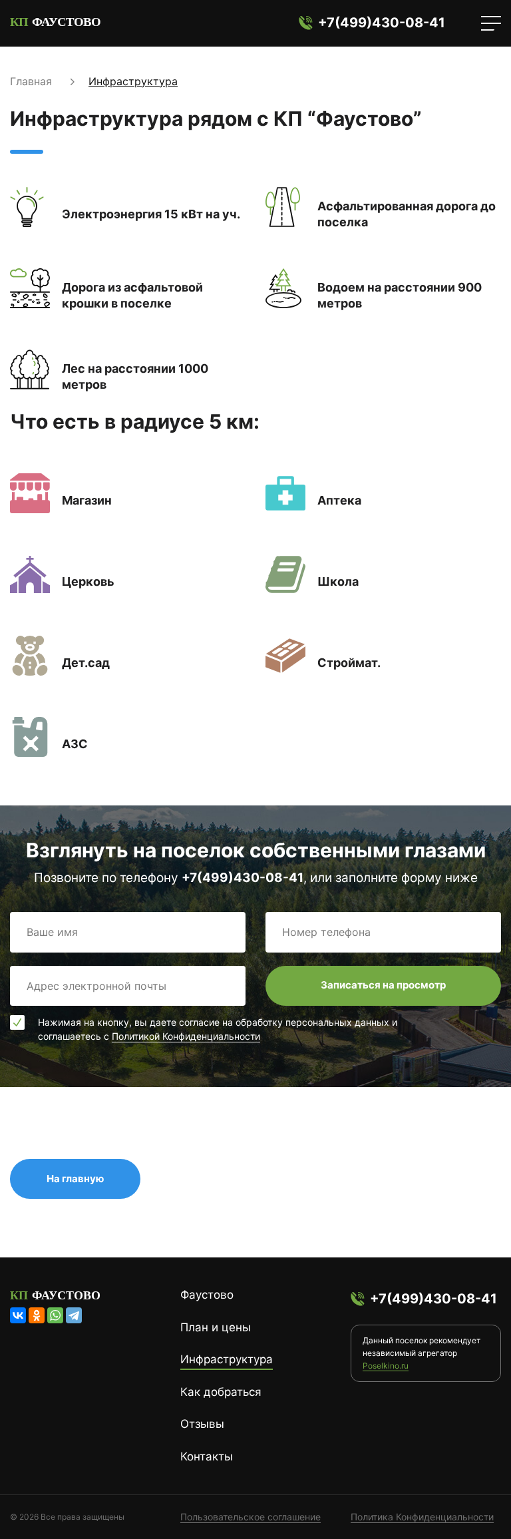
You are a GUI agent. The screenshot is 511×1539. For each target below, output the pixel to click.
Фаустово (207, 1294)
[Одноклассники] (37, 1315)
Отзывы (202, 1423)
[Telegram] (74, 1315)
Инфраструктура (226, 1359)
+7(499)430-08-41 (381, 23)
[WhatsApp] (55, 1315)
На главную (75, 1178)
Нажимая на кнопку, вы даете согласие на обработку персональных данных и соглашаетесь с (217, 1029)
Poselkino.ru (386, 1366)
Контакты (206, 1456)
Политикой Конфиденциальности (186, 1036)
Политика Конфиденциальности (422, 1516)
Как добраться (220, 1392)
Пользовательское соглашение (250, 1516)
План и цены (215, 1327)
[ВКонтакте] (18, 1315)
